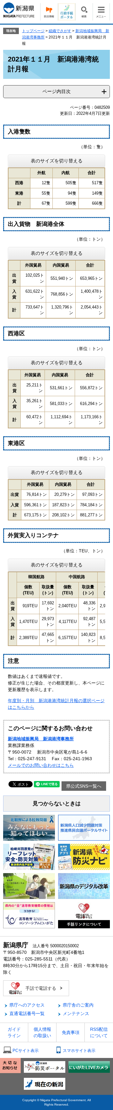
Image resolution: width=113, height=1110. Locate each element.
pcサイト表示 (26, 1050)
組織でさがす (60, 31)
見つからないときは (57, 804)
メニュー (101, 12)
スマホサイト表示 (79, 1050)
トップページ (33, 31)
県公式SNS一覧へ (83, 786)
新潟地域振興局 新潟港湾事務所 (41, 738)
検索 (84, 12)
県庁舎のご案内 (78, 1004)
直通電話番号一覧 (27, 1013)
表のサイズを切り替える (57, 160)
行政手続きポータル (66, 12)
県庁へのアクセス (27, 1004)
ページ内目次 (56, 91)
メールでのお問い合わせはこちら (41, 765)
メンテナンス (76, 1013)
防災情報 (49, 12)
